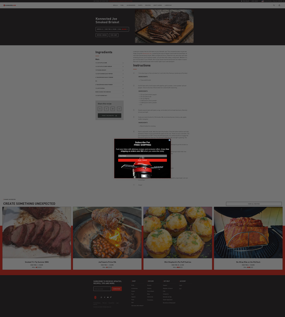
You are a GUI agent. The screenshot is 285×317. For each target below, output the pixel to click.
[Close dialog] (169, 140)
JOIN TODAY (142, 160)
